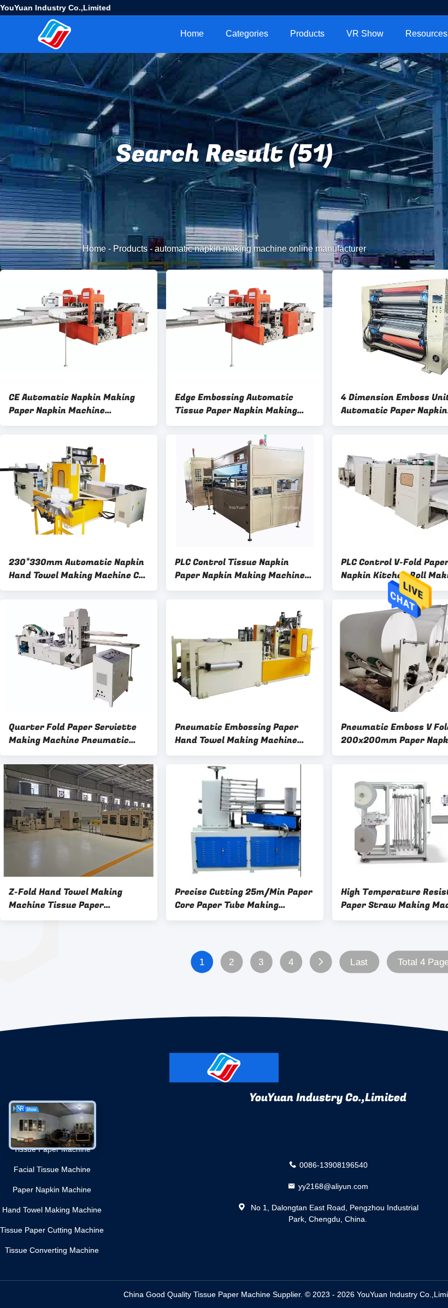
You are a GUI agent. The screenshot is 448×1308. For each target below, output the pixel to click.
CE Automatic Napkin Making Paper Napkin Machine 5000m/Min (72, 404)
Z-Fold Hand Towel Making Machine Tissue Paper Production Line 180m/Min (67, 898)
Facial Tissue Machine (52, 1169)
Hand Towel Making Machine (52, 1209)
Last (359, 962)
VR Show (365, 33)
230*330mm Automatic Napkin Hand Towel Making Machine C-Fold (76, 569)
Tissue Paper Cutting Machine (52, 1230)
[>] (320, 962)
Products (307, 33)
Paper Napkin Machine (52, 1189)
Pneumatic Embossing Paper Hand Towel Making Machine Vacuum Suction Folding (236, 734)
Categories (247, 33)
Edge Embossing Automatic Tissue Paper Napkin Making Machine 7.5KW (236, 404)
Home (192, 33)
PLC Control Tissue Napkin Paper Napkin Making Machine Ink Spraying (240, 569)
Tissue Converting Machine (52, 1250)
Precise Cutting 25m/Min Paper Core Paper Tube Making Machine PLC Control (244, 898)
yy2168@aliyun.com (333, 1186)
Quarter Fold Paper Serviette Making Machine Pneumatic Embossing (73, 734)
